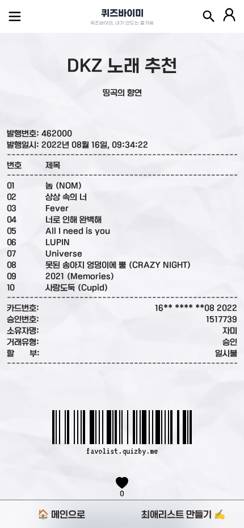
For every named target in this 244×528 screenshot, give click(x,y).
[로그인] (229, 16)
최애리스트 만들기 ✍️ (183, 514)
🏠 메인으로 (61, 514)
